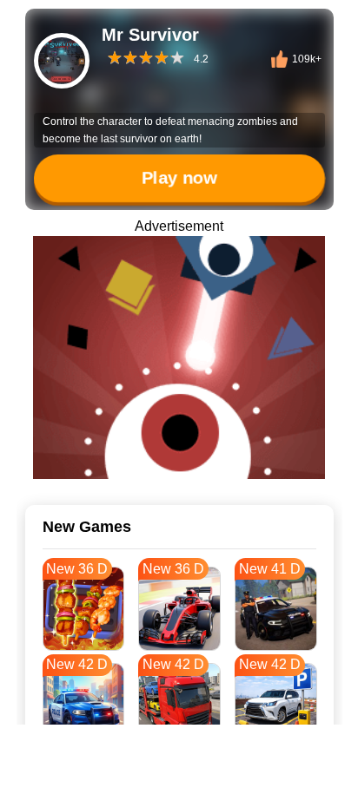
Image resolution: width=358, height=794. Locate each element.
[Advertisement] (179, 772)
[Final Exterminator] (179, 357)
